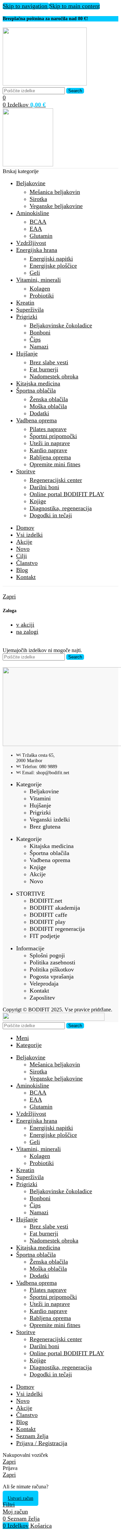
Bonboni (40, 332)
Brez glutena (45, 826)
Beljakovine (44, 791)
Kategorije (29, 784)
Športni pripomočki (53, 436)
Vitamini (40, 798)
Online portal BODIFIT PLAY (67, 494)
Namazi (39, 346)
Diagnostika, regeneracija (61, 508)
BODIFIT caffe (48, 914)
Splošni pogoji (47, 955)
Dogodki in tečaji (51, 515)
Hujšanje (40, 805)
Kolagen (40, 288)
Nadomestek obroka (54, 376)
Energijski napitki (51, 258)
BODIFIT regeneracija (57, 929)
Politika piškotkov (52, 969)
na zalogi (27, 631)
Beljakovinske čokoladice (61, 325)
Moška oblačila (48, 406)
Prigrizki (40, 812)
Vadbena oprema (50, 860)
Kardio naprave (48, 450)
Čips (35, 339)
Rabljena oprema (50, 457)
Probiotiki (42, 295)
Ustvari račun (20, 1498)
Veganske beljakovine (56, 206)
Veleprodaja (44, 983)
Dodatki (39, 413)
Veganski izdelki (50, 819)
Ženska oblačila (49, 399)
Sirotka (38, 199)
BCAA (38, 221)
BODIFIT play (48, 921)
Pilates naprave (48, 429)
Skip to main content (74, 6)
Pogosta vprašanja (52, 976)
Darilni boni (44, 487)
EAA (36, 228)
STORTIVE (30, 893)
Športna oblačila (49, 853)
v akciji (25, 624)
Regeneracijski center (56, 480)
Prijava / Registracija (41, 1443)
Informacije (30, 948)
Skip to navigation (26, 6)
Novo (36, 881)
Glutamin (41, 235)
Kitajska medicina (52, 846)
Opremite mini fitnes (55, 464)
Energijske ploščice (53, 265)
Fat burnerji (44, 369)
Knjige (38, 501)
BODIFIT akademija (55, 907)
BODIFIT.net (46, 900)
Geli (35, 272)
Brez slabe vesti (49, 362)
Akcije (38, 874)
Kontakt (39, 990)
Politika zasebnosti (52, 962)
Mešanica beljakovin (55, 192)
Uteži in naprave (50, 443)
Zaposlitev (42, 997)
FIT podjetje (45, 936)
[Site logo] (45, 83)
